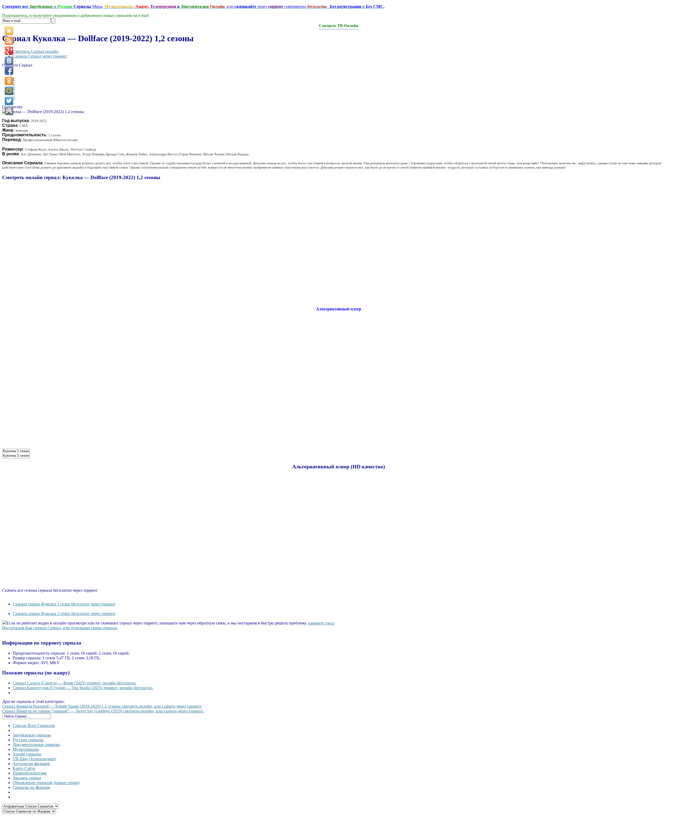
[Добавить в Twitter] (9, 101)
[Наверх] (9, 111)
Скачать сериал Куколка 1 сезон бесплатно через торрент (64, 604)
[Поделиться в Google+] (9, 50)
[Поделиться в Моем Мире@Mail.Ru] (9, 91)
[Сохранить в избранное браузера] (9, 30)
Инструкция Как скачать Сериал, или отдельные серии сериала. (60, 628)
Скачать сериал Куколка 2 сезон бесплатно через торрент (64, 613)
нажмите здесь (321, 623)
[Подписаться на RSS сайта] (9, 40)
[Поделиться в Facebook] (9, 71)
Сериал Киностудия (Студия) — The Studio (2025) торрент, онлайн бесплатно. (83, 688)
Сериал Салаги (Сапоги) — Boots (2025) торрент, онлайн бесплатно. (74, 683)
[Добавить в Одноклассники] (9, 81)
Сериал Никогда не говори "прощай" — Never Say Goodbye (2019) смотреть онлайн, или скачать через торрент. (103, 711)
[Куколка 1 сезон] (15, 451)
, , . (193, 6)
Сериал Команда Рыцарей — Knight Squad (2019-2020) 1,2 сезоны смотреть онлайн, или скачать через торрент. (102, 706)
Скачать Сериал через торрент (40, 56)
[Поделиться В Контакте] (9, 61)
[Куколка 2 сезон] (15, 456)
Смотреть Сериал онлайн (35, 51)
